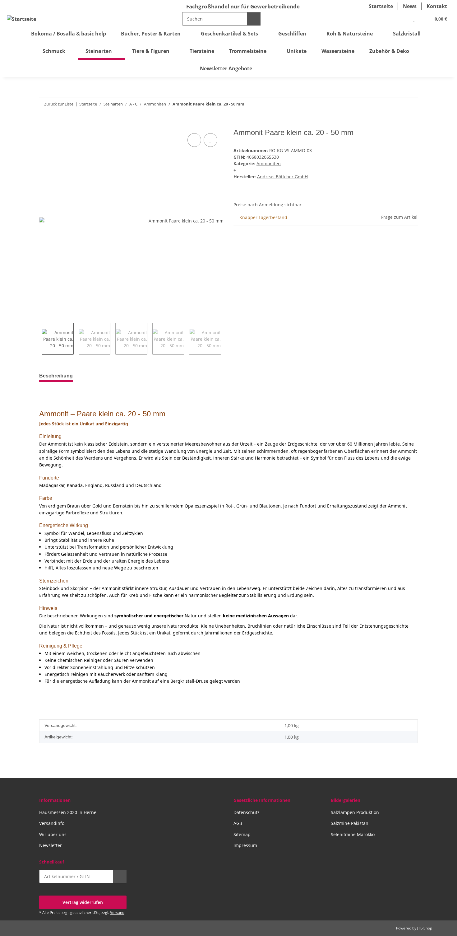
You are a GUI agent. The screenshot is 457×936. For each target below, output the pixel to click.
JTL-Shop (424, 928)
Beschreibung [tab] (56, 375)
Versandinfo (51, 823)
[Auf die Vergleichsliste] (194, 140)
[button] (401, 18)
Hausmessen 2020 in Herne (67, 812)
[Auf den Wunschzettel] (210, 140)
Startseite (381, 6)
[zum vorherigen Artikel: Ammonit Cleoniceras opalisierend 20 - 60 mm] (397, 104)
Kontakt (437, 6)
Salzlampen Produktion (355, 812)
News (410, 6)
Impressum (245, 845)
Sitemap (242, 834)
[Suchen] (254, 19)
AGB (237, 823)
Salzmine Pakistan (349, 823)
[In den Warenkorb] (44, 124)
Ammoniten (268, 163)
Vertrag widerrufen (82, 902)
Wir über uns (53, 834)
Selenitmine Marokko (353, 834)
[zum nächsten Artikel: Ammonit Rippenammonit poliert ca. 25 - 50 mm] (411, 104)
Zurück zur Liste (58, 104)
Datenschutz (246, 812)
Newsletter (50, 845)
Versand (117, 912)
